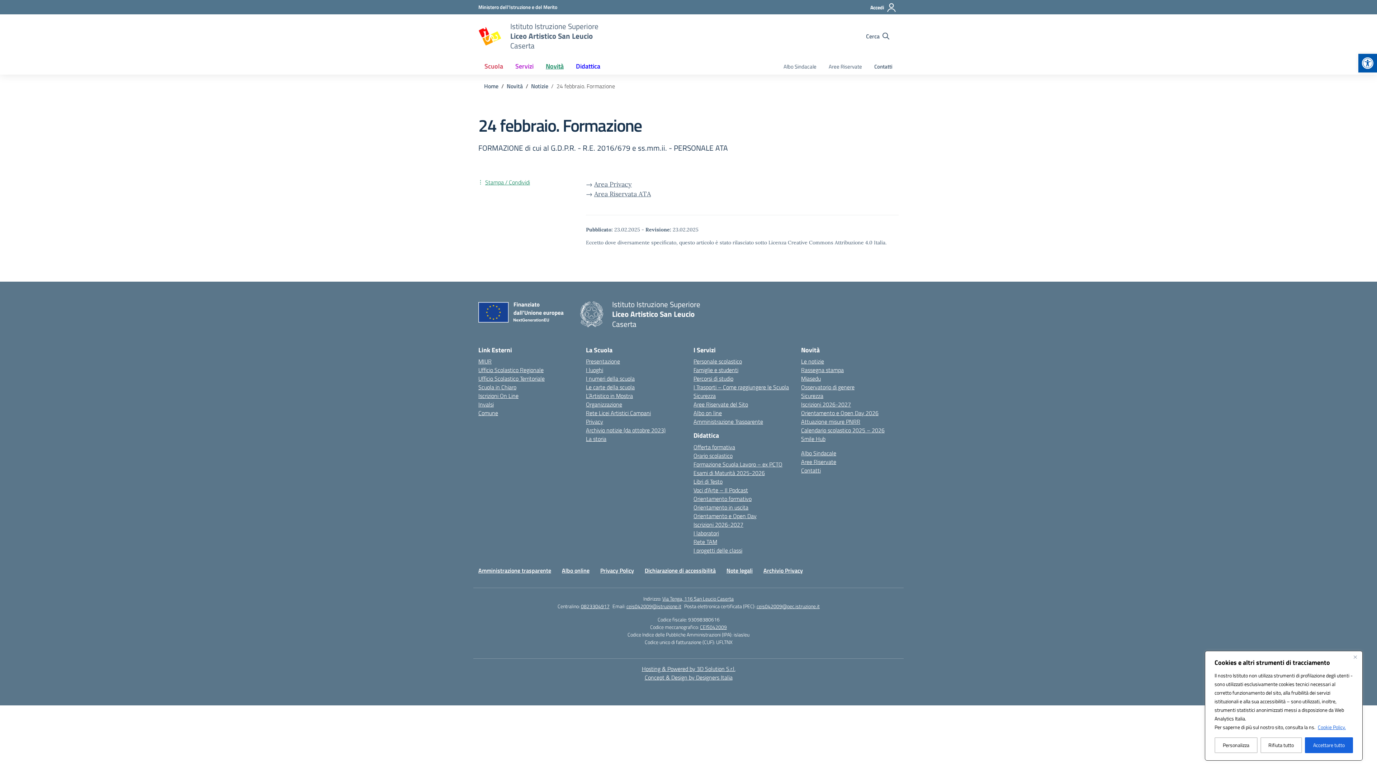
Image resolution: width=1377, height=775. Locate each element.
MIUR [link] (485, 361)
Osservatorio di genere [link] (828, 387)
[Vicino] (1355, 657)
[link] (1367, 63)
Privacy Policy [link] (617, 570)
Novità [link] (555, 66)
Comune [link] (488, 413)
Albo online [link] (576, 570)
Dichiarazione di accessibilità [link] (680, 570)
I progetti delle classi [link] (718, 550)
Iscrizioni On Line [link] (498, 395)
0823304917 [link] (595, 606)
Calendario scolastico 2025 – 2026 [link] (843, 430)
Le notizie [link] (812, 361)
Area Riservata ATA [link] (622, 194)
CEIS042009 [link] (713, 627)
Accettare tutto (1329, 745)
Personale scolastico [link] (718, 361)
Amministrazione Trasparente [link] (728, 421)
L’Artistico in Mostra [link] (609, 395)
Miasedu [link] (811, 378)
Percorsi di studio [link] (713, 378)
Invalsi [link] (486, 404)
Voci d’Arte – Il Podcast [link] (721, 490)
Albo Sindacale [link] (800, 66)
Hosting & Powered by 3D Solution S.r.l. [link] (688, 668)
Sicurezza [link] (705, 395)
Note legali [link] (740, 570)
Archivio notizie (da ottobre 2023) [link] (626, 430)
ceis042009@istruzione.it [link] (653, 606)
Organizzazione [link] (604, 404)
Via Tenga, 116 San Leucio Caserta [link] (698, 598)
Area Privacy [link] (613, 184)
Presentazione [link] (603, 361)
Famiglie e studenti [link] (716, 370)
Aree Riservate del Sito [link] (721, 404)
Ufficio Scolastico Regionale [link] (511, 370)
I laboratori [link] (706, 533)
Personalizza (1236, 745)
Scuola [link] (493, 66)
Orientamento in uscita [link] (721, 507)
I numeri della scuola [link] (610, 378)
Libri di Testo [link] (708, 481)
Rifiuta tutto (1281, 745)
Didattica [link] (588, 66)
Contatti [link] (883, 66)
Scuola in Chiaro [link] (497, 387)
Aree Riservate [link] (845, 66)
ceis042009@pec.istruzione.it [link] (788, 606)
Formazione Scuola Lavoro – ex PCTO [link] (738, 464)
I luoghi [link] (594, 370)
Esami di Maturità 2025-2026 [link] (729, 473)
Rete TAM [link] (705, 541)
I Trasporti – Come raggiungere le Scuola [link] (741, 387)
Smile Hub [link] (813, 439)
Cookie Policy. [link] (1332, 727)
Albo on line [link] (708, 413)
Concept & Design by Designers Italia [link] (689, 677)
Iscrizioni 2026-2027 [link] (718, 524)
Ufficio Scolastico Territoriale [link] (511, 378)
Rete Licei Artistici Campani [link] (618, 413)
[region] (1284, 706)
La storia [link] (596, 439)
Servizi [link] (524, 66)
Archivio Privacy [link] (783, 570)
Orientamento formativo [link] (723, 498)
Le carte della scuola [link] (610, 387)
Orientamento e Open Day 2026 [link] (840, 413)
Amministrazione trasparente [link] (514, 570)
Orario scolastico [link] (713, 455)
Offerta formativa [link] (714, 447)
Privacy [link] (594, 421)
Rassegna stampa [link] (822, 370)
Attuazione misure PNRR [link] (830, 421)
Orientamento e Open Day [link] (725, 516)
